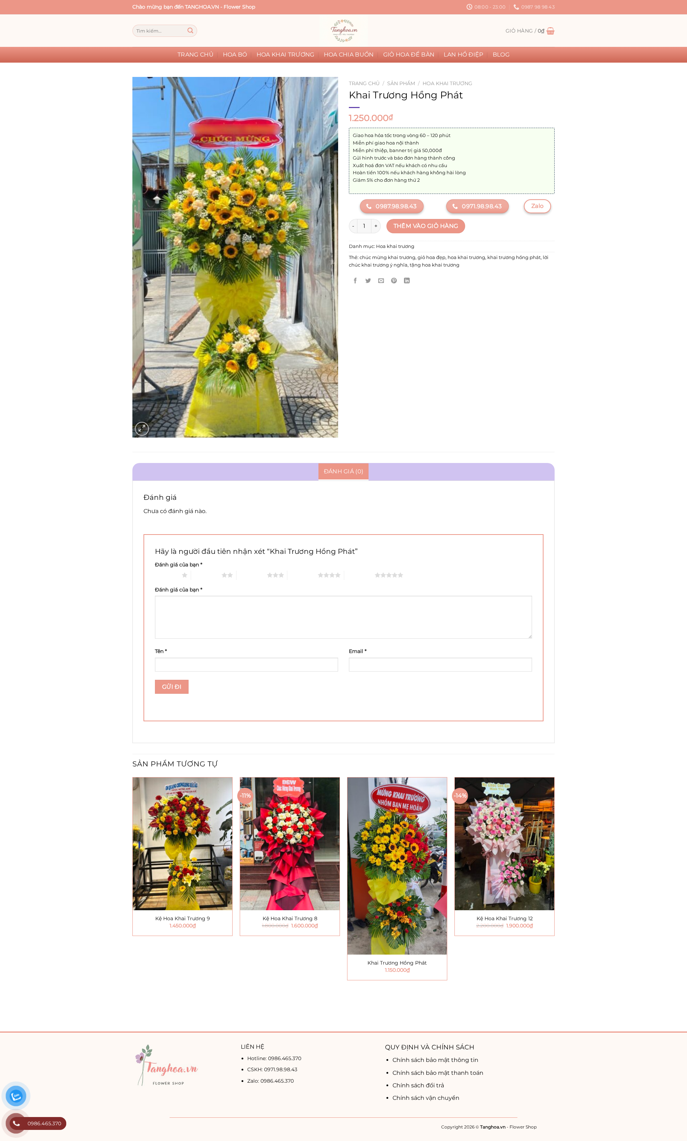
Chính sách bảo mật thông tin (435, 1060)
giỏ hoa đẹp (431, 257)
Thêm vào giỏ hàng (426, 226)
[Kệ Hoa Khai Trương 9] (182, 843)
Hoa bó (235, 54)
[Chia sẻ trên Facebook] (355, 281)
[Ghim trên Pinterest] (394, 281)
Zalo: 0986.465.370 (270, 1081)
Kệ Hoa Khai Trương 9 (182, 918)
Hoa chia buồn (349, 54)
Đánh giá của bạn (178, 564)
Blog (501, 54)
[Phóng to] (142, 429)
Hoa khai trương (286, 54)
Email (357, 651)
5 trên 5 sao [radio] (359, 575)
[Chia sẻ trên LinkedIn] (407, 281)
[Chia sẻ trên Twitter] (368, 281)
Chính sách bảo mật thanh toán (438, 1072)
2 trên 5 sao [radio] (206, 575)
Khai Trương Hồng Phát (397, 963)
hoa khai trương (466, 257)
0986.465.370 (284, 1058)
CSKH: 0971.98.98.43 (272, 1069)
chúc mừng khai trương (387, 257)
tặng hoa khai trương (434, 265)
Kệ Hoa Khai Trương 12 (505, 918)
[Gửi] (190, 31)
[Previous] (132, 903)
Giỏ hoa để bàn (408, 54)
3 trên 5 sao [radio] (252, 575)
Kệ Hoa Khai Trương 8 (290, 918)
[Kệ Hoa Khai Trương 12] (504, 843)
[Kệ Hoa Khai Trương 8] (290, 843)
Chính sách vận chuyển (426, 1097)
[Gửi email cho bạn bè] (381, 281)
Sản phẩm (401, 83)
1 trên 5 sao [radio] (166, 575)
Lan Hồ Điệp (463, 54)
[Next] (554, 903)
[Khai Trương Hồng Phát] (397, 866)
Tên (161, 651)
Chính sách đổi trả (418, 1085)
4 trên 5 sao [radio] (302, 575)
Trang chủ (195, 54)
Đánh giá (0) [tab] (344, 471)
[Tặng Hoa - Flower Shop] (343, 31)
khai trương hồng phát (514, 257)
